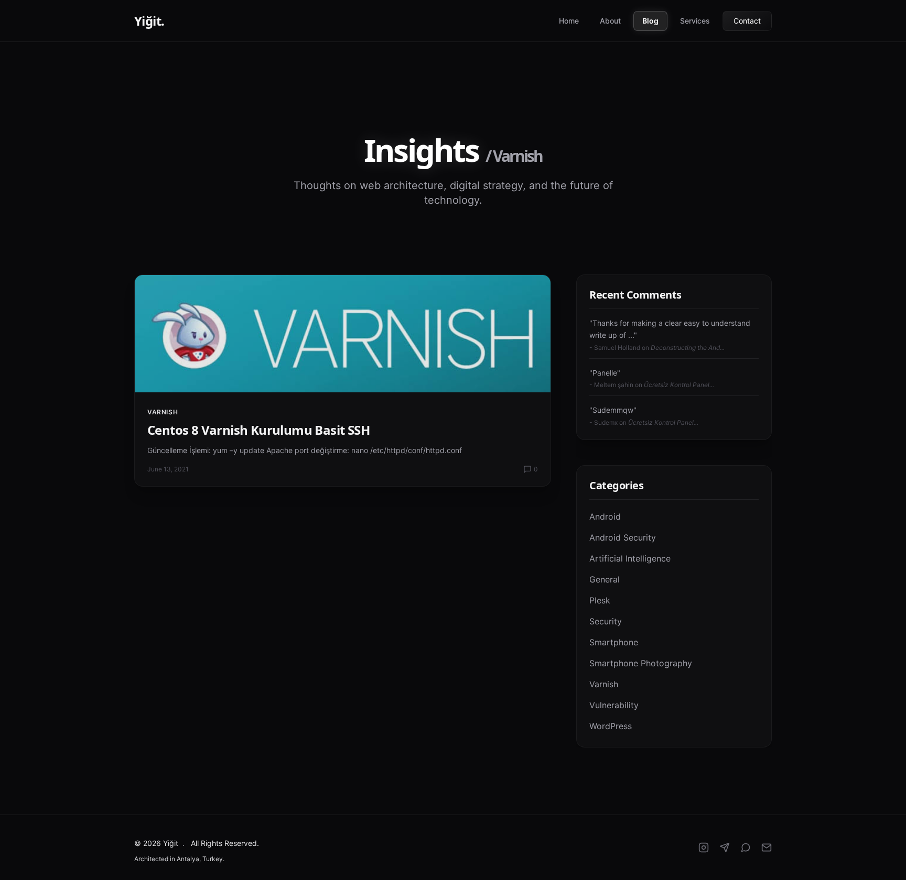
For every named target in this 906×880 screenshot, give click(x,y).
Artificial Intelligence (630, 558)
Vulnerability (614, 705)
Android (605, 516)
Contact (747, 20)
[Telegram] (724, 847)
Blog (650, 20)
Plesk (599, 600)
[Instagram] (703, 847)
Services (695, 20)
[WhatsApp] (745, 847)
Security (605, 621)
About (610, 20)
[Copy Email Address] (766, 847)
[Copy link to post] (534, 290)
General (604, 579)
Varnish (162, 412)
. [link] (183, 843)
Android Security (622, 537)
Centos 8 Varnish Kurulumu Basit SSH (258, 430)
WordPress (610, 726)
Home (569, 20)
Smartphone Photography (640, 663)
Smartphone (613, 642)
